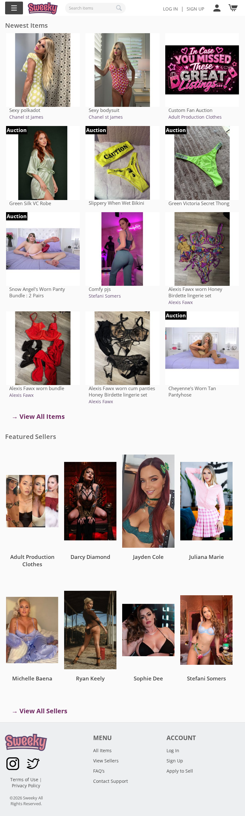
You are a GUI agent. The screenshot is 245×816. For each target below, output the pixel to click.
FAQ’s (99, 771)
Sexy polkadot (24, 110)
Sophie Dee (148, 678)
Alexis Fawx (180, 302)
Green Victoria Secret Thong (198, 203)
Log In (170, 9)
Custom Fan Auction (190, 110)
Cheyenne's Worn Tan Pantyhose (192, 391)
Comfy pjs (100, 289)
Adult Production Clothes (195, 117)
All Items (102, 750)
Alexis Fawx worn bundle (36, 388)
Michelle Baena (32, 678)
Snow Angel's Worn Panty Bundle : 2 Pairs (37, 292)
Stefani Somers (105, 296)
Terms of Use (25, 779)
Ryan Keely (90, 678)
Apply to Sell (180, 771)
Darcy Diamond (90, 556)
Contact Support (110, 781)
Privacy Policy (26, 786)
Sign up (195, 9)
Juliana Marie (206, 556)
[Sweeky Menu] (14, 8)
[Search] (119, 8)
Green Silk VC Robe (30, 203)
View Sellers (106, 761)
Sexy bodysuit (104, 110)
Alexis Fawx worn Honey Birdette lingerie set (195, 292)
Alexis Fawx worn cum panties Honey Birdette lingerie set (122, 391)
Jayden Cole (148, 556)
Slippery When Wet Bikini (116, 203)
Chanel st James (26, 117)
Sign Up (175, 761)
